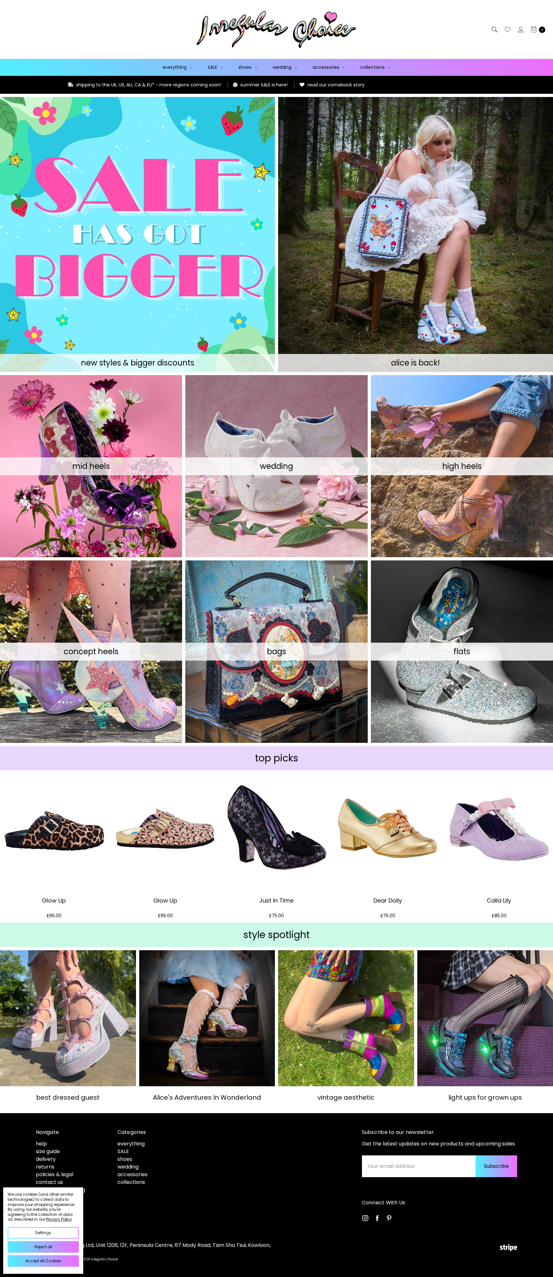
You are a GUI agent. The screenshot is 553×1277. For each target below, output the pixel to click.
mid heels (91, 466)
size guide (48, 1151)
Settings (43, 1232)
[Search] (494, 29)
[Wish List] (507, 29)
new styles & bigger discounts (137, 362)
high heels (462, 466)
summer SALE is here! (134, 85)
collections (373, 67)
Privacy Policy (59, 1219)
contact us (49, 1182)
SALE (213, 67)
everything (175, 67)
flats (461, 651)
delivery (46, 1159)
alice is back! (415, 362)
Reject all (43, 1246)
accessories (327, 67)
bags (276, 651)
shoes (245, 67)
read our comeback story (206, 85)
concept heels (91, 651)
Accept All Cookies (43, 1261)
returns (45, 1166)
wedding (283, 67)
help (41, 1143)
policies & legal (54, 1174)
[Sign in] (520, 29)
